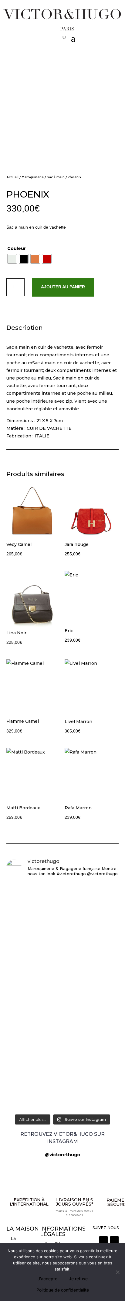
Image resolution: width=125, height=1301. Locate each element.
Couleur (16, 248)
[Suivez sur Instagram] (103, 1240)
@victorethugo (62, 1154)
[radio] (12, 258)
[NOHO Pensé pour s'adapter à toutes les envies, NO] (62, 1098)
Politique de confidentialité (62, 1289)
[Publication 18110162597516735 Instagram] (62, 1080)
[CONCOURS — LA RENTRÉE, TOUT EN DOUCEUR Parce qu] (62, 959)
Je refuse (78, 1278)
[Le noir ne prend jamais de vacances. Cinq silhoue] (62, 1059)
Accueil (12, 177)
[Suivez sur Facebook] (114, 1240)
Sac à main (56, 177)
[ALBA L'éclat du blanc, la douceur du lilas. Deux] (62, 891)
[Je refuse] (117, 1272)
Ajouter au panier (63, 286)
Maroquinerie (33, 177)
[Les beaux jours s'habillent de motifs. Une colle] (62, 1031)
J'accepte (47, 1278)
